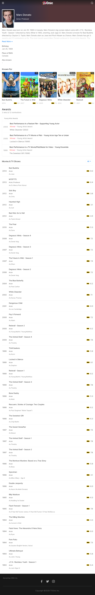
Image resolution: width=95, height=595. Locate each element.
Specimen (13, 472)
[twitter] (47, 583)
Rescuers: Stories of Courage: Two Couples (26, 404)
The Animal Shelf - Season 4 (20, 337)
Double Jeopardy (16, 483)
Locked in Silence (16, 359)
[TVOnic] (47, 3)
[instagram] (53, 583)
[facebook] (42, 583)
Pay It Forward (15, 314)
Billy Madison (14, 494)
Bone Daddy (14, 393)
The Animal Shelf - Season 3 (20, 382)
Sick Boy (12, 190)
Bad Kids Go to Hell (16, 213)
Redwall (79, 100)
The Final (12, 224)
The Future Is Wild (28, 100)
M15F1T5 (13, 179)
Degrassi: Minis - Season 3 (20, 247)
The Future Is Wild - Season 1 (21, 258)
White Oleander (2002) (19, 130)
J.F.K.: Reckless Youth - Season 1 (22, 562)
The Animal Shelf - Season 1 (20, 438)
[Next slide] (92, 85)
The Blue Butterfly (16, 280)
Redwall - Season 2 (17, 326)
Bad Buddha (7, 100)
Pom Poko (13, 539)
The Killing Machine (17, 517)
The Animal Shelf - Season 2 (20, 449)
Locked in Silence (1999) (20, 141)
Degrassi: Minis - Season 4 (20, 235)
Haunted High (14, 202)
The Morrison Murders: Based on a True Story (27, 461)
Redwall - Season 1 (16, 371)
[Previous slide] (4, 85)
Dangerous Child (15, 303)
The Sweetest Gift (16, 416)
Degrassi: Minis (45, 100)
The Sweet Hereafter (17, 427)
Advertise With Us (10, 578)
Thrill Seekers (14, 348)
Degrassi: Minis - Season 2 (20, 269)
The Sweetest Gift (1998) (20, 153)
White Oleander (64, 100)
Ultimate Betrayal (16, 551)
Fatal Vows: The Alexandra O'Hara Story (25, 528)
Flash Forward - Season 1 (19, 506)
